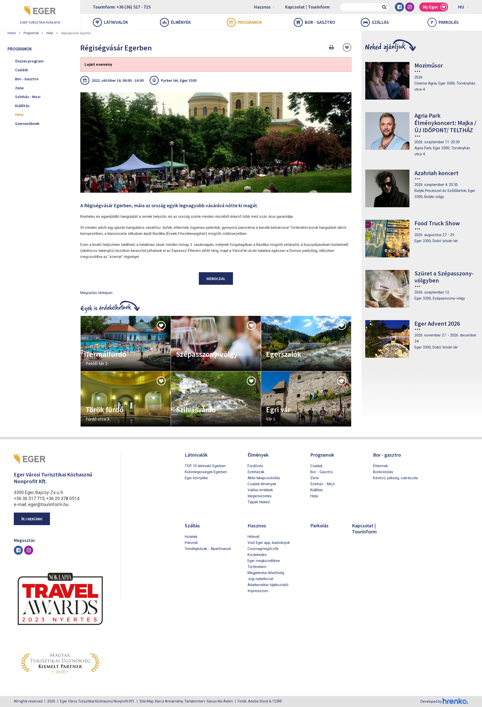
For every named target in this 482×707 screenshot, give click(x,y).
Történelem (257, 566)
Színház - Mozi (27, 96)
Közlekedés (257, 554)
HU (461, 7)
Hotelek (191, 536)
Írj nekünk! (31, 518)
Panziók (191, 542)
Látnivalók (116, 22)
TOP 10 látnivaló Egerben (205, 466)
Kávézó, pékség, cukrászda (395, 478)
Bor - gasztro (320, 22)
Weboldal (215, 278)
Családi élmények (262, 484)
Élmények (181, 22)
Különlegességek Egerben (206, 472)
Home (12, 33)
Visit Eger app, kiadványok (269, 542)
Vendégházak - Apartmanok (208, 548)
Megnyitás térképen (96, 293)
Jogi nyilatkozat (260, 579)
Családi (21, 69)
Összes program (29, 60)
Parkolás (445, 22)
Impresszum (258, 591)
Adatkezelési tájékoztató (268, 585)
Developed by (431, 701)
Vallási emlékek (260, 490)
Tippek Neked (259, 502)
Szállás (380, 22)
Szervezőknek (27, 123)
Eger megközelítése (264, 560)
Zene (19, 87)
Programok (250, 22)
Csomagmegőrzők (263, 548)
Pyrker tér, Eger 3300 (179, 80)
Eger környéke (196, 478)
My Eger (430, 7)
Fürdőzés (255, 466)
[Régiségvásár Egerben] (215, 142)
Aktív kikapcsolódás (264, 478)
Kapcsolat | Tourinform (307, 7)
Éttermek (380, 466)
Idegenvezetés (260, 496)
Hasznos (262, 7)
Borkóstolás (383, 472)
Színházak (256, 472)
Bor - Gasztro (27, 78)
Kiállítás (22, 105)
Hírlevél (253, 536)
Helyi (49, 33)
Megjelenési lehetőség (266, 573)
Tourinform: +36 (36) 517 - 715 (121, 7)
